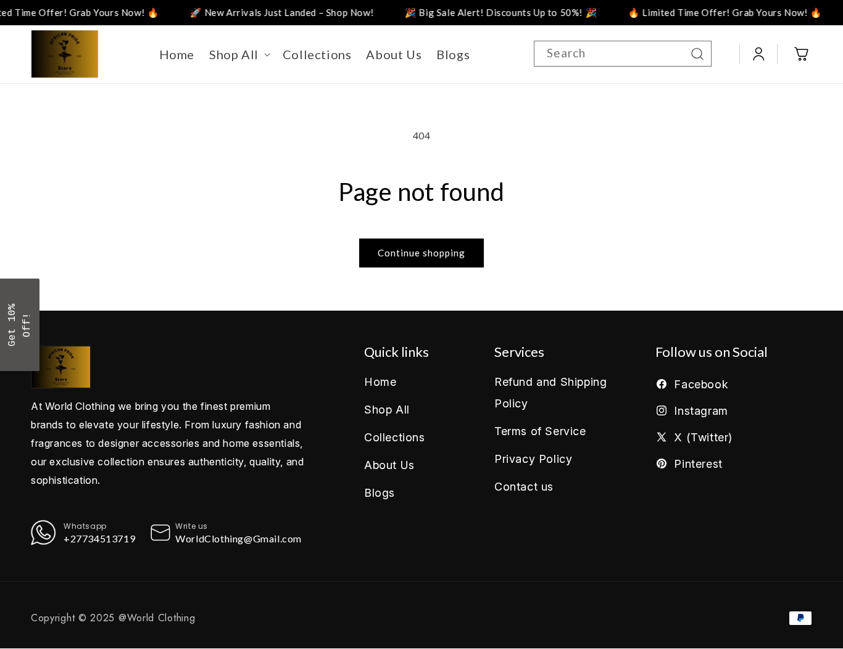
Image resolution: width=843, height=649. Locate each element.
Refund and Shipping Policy (550, 392)
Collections (394, 437)
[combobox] (622, 53)
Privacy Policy (533, 458)
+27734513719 (99, 538)
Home (380, 381)
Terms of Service (540, 431)
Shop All (387, 409)
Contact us (524, 486)
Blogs (379, 492)
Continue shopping (421, 252)
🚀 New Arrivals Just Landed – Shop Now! (268, 12)
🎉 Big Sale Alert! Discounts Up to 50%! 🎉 (487, 12)
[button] (238, 54)
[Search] (697, 53)
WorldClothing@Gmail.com (238, 538)
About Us (389, 465)
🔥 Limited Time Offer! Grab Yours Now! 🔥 (711, 12)
